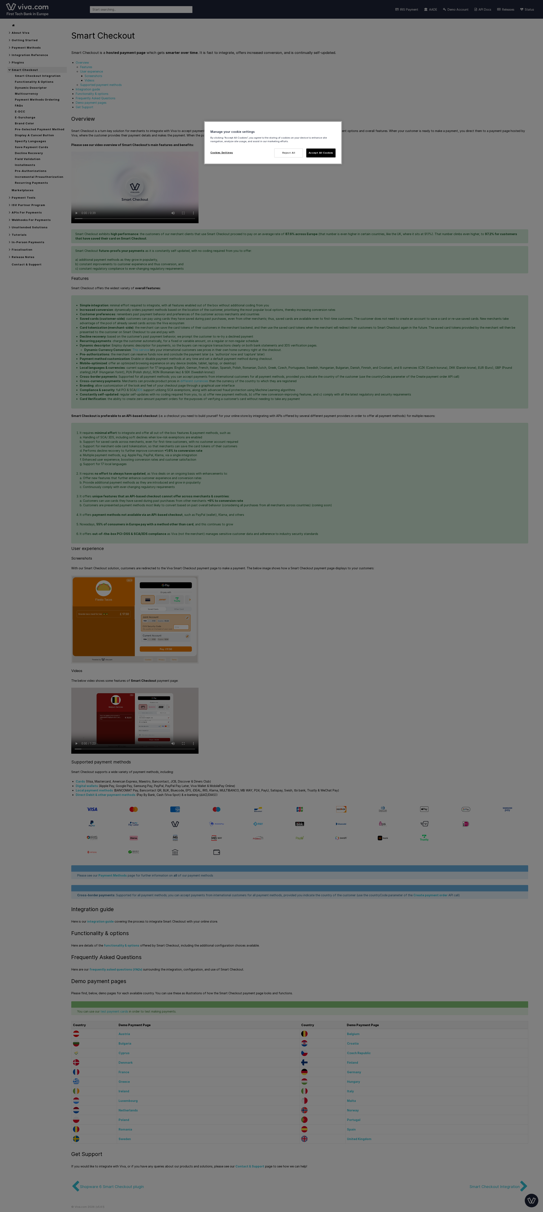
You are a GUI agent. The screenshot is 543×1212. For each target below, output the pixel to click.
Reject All (288, 152)
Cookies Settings (221, 152)
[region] (273, 142)
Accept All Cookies (321, 152)
